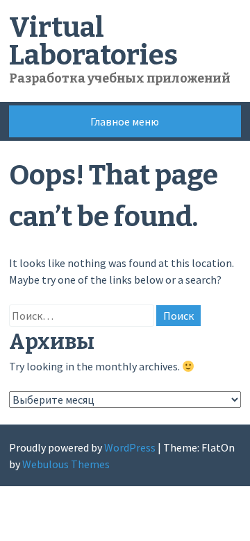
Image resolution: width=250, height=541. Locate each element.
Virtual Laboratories (93, 41)
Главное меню (124, 121)
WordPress (130, 447)
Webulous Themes (66, 464)
